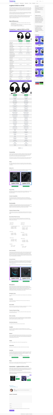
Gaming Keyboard (22, 3)
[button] (37, 82)
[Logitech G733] (23, 378)
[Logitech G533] (12, 378)
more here (37, 31)
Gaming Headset (11, 385)
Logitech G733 (28, 376)
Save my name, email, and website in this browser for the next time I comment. (20, 408)
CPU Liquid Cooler (17, 3)
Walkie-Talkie (33, 3)
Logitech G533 (17, 376)
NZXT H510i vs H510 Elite (12, 386)
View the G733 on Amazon (26, 186)
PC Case (30, 3)
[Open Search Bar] (43, 1)
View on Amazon (18, 378)
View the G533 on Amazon (15, 186)
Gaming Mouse (26, 3)
